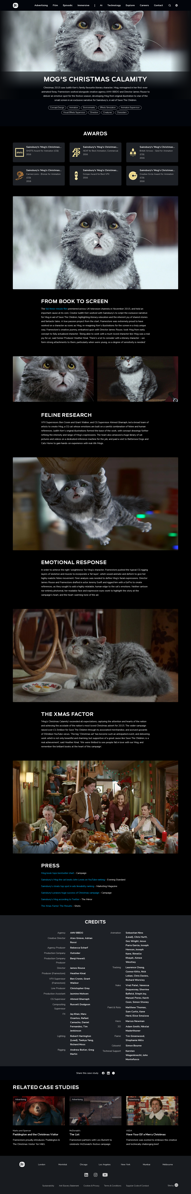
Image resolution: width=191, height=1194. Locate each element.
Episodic (68, 5)
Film (55, 5)
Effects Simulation (108, 107)
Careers (144, 5)
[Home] (22, 1163)
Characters (122, 112)
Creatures (107, 112)
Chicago (83, 1164)
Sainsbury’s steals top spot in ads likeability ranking (67, 886)
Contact (158, 5)
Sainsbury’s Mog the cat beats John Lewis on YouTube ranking (73, 879)
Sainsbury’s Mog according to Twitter (60, 899)
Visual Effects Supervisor (74, 112)
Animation (73, 107)
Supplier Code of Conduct (137, 1185)
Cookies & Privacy (91, 1185)
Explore (130, 5)
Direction (94, 112)
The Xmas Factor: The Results (56, 906)
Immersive (83, 5)
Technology (114, 5)
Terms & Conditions (112, 1185)
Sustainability (48, 1185)
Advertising (41, 5)
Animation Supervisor (130, 107)
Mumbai (146, 1164)
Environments (89, 107)
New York (125, 1164)
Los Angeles (105, 1164)
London (41, 1164)
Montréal (62, 1164)
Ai (101, 5)
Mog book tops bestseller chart (57, 873)
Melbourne (168, 1164)
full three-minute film (56, 308)
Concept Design (57, 107)
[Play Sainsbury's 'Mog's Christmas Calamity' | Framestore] (95, 242)
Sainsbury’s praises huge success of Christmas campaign (70, 892)
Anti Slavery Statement (69, 1185)
